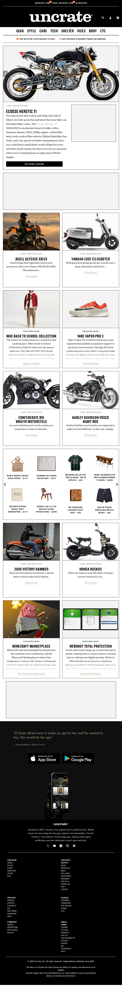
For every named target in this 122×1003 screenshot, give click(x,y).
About (10, 924)
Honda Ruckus (90, 569)
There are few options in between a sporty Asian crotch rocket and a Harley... (31, 574)
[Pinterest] (74, 846)
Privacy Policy (65, 933)
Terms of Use (64, 928)
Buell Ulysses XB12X (31, 258)
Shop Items (31, 276)
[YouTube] (54, 846)
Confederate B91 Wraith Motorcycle (31, 419)
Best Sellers (65, 872)
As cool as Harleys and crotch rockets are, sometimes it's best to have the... (31, 427)
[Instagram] (67, 846)
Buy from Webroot (91, 673)
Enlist (10, 932)
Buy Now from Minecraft (31, 673)
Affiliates (12, 930)
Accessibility (68, 938)
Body (93, 30)
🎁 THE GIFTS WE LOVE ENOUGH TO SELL (35, 39)
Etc (103, 30)
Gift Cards (64, 888)
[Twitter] (48, 846)
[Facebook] (61, 846)
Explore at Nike (31, 363)
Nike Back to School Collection (31, 336)
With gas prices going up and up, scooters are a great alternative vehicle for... (90, 264)
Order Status (10, 901)
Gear (20, 30)
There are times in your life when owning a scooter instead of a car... (90, 574)
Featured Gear (31, 331)
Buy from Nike (90, 363)
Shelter (67, 30)
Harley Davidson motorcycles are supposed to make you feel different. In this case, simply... (90, 427)
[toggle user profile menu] (110, 18)
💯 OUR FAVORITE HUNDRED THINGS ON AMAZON (82, 39)
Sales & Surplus (65, 882)
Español (65, 900)
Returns (12, 911)
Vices (81, 30)
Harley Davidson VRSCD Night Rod (90, 419)
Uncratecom (42, 3)
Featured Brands (66, 877)
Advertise (12, 927)
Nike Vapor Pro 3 (91, 336)
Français (66, 903)
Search (103, 17)
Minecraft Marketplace (31, 646)
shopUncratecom (63, 3)
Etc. (9, 876)
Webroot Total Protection (90, 646)
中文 (63, 911)
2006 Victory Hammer (31, 569)
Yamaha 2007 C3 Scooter (90, 258)
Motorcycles (20, 105)
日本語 (64, 908)
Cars (43, 30)
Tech (54, 30)
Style (31, 30)
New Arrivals (65, 866)
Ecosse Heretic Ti (21, 111)
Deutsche (66, 905)
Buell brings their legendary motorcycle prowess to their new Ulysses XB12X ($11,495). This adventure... (31, 266)
